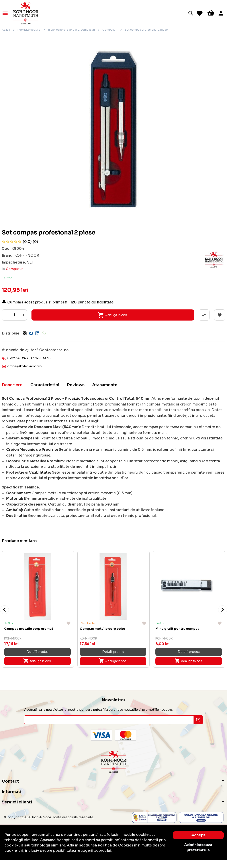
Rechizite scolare (29, 29)
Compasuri (109, 29)
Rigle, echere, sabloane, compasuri (71, 29)
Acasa (6, 29)
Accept (198, 835)
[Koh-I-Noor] (26, 13)
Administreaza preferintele (198, 847)
